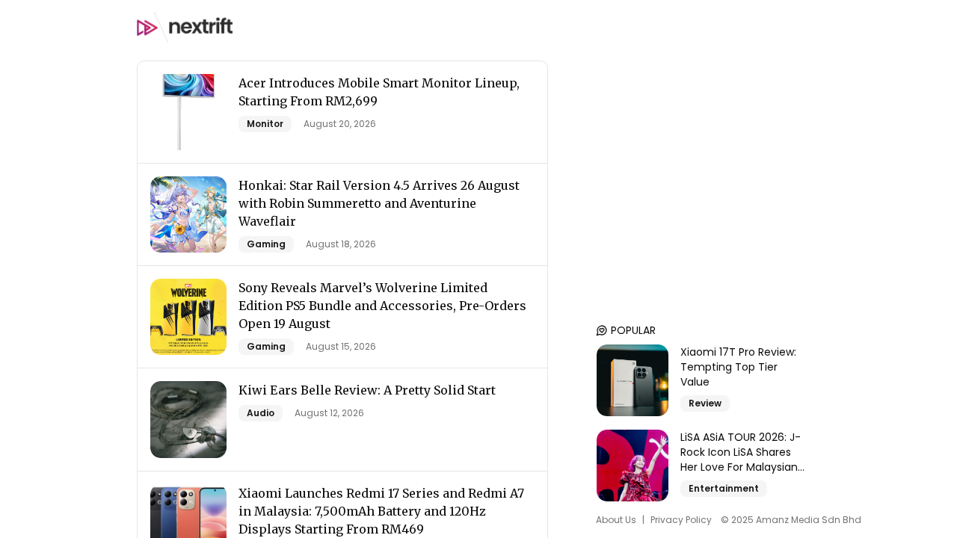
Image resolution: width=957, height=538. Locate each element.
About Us (616, 520)
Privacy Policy (681, 520)
